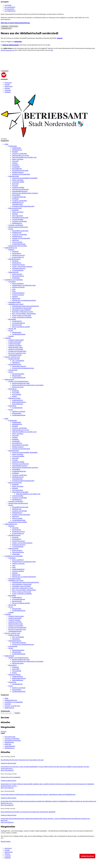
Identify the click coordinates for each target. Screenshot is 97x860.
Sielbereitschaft (13, 272)
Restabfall (15, 165)
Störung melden (17, 242)
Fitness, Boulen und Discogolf (21, 315)
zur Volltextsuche (10, 11)
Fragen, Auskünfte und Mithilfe (22, 317)
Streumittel (15, 392)
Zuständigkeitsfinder (18, 244)
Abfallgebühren (17, 150)
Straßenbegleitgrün (18, 293)
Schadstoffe (16, 167)
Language (8, 90)
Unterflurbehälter (17, 219)
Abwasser (11, 249)
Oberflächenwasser (14, 259)
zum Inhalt (8, 5)
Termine (59, 38)
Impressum (8, 82)
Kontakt (7, 84)
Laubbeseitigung (17, 400)
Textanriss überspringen (8, 763)
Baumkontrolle (17, 325)
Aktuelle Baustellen (18, 374)
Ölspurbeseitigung (18, 276)
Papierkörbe (12, 406)
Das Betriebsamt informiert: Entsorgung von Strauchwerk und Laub (22, 760)
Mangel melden (6, 841)
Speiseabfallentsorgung (19, 191)
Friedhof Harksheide (14, 342)
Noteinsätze (16, 278)
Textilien (15, 163)
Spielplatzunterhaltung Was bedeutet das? (25, 306)
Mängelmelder (16, 332)
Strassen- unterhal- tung (12, 633)
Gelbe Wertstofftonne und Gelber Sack (24, 157)
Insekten (11, 336)
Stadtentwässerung (11, 524)
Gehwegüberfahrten (14, 364)
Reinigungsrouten (18, 387)
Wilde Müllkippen (17, 404)
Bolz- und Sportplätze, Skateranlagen (24, 313)
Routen (14, 396)
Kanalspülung (16, 253)
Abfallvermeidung (17, 172)
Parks (14, 291)
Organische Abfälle (18, 182)
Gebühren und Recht (18, 411)
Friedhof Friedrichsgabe (16, 340)
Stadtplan (8, 92)
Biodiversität (16, 298)
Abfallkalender (17, 232)
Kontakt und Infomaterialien (21, 174)
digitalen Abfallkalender (11, 45)
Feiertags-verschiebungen (20, 189)
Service (10, 229)
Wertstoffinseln (17, 168)
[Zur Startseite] (15, 77)
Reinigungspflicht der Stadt (20, 383)
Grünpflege (12, 281)
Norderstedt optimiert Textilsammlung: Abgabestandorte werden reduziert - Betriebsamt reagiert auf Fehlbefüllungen (38, 794)
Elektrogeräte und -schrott (20, 155)
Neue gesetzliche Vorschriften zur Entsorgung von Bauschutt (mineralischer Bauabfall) (28, 812)
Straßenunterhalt (13, 359)
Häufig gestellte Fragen (15, 347)
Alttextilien (18, 41)
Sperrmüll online (17, 216)
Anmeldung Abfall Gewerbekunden (23, 206)
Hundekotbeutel (17, 408)
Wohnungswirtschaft (15, 208)
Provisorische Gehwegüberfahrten (23, 368)
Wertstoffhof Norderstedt (20, 170)
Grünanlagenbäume (18, 323)
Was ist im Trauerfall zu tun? (17, 353)
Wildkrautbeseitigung (19, 402)
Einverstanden (14, 26)
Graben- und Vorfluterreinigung (22, 266)
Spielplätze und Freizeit (15, 304)
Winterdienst (12, 389)
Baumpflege (12, 319)
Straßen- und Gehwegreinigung (18, 381)
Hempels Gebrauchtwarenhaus (18, 227)
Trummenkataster (18, 270)
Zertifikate (15, 199)
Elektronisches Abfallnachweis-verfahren (25, 193)
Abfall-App (15, 240)
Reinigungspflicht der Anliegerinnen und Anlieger (27, 385)
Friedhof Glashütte (14, 344)
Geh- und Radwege (18, 360)
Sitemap (7, 88)
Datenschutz (9, 86)
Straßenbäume (17, 321)
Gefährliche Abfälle (18, 187)
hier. (51, 50)
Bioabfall (15, 152)
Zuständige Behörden (19, 197)
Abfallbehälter (16, 148)
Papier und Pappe (17, 159)
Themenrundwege (18, 295)
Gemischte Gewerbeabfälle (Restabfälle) (25, 178)
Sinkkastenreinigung (18, 268)
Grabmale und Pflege (15, 345)
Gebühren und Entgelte (15, 349)
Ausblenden (5, 26)
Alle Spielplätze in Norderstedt (21, 308)
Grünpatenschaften (14, 302)
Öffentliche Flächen (14, 398)
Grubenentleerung (18, 257)
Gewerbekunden (13, 176)
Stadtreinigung (9, 656)
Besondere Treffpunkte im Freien (22, 312)
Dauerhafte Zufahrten (19, 366)
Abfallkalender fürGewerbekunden (18, 203)
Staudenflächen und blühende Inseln (24, 285)
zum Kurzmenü (9, 9)
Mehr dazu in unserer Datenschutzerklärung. (15, 23)
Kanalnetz (15, 251)
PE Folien (15, 185)
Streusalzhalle (16, 394)
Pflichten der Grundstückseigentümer (24, 300)
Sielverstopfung (17, 274)
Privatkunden (12, 146)
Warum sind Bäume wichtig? (21, 327)
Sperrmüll (15, 161)
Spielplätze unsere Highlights (21, 310)
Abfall (6, 418)
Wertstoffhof (16, 195)
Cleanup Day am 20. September (11, 777)
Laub (13, 289)
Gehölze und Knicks (18, 287)
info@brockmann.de (7, 50)
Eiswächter (15, 391)
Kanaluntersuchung (18, 255)
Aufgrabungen (13, 370)
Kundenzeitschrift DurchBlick (17, 246)
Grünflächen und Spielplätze (14, 556)
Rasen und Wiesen (18, 283)
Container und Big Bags (19, 153)
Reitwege (15, 296)
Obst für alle (12, 328)
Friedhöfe (8, 614)
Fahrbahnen (16, 362)
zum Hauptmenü (10, 7)
